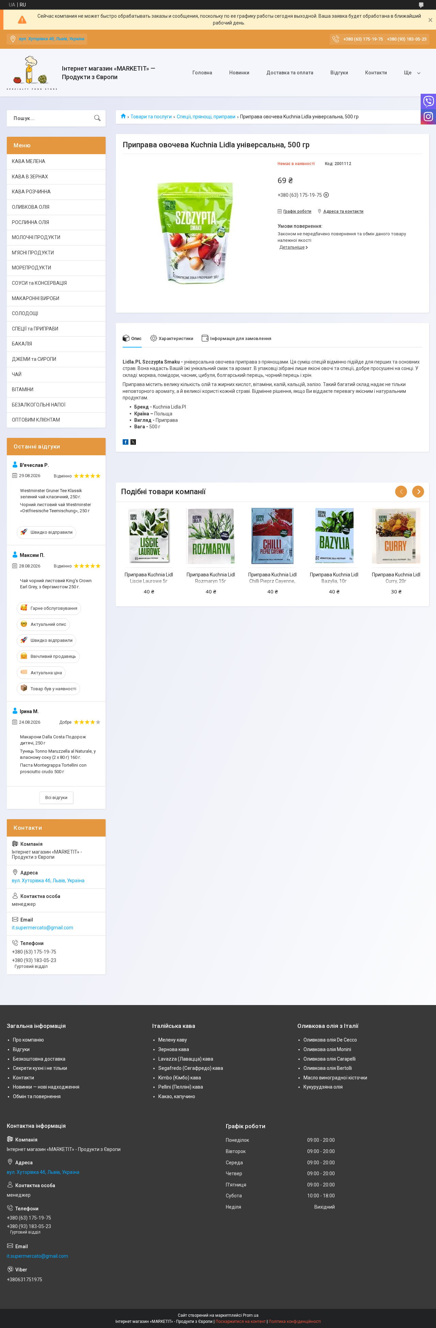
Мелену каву (172, 1040)
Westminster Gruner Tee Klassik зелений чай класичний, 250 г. (51, 493)
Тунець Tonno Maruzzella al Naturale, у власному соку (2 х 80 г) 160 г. (58, 754)
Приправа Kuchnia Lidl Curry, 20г (396, 578)
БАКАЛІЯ (22, 343)
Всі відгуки (56, 797)
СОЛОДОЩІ (25, 313)
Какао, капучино (176, 1096)
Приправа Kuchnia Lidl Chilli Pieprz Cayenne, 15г (272, 581)
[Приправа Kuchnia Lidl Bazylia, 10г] (334, 536)
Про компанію (28, 1040)
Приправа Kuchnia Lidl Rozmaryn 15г (211, 578)
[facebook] (125, 443)
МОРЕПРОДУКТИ (31, 267)
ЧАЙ (16, 374)
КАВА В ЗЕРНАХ (30, 176)
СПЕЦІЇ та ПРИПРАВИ (35, 328)
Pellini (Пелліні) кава (180, 1087)
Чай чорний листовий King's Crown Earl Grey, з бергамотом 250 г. (56, 583)
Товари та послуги (151, 116)
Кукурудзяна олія (323, 1087)
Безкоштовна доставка (39, 1059)
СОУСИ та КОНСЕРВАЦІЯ (39, 283)
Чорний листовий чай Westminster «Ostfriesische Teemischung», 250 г (55, 507)
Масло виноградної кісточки (335, 1077)
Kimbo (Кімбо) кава (179, 1077)
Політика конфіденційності (295, 1321)
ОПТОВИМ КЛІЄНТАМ (36, 420)
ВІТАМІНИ (22, 389)
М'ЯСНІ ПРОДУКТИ (33, 252)
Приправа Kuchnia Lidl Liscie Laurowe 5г (149, 578)
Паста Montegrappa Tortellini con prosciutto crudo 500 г (53, 768)
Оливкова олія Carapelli (329, 1059)
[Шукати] (97, 118)
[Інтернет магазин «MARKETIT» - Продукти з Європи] (32, 73)
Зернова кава (173, 1049)
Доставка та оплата (289, 72)
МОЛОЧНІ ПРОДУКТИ (36, 237)
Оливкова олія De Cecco (330, 1040)
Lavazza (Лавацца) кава (185, 1059)
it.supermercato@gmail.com (42, 927)
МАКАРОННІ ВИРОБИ (35, 298)
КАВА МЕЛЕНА (28, 161)
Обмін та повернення (37, 1096)
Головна (202, 72)
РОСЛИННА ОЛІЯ (30, 222)
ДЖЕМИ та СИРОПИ (34, 359)
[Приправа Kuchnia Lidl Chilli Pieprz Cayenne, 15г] (272, 536)
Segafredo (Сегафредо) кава (190, 1068)
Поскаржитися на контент (241, 1321)
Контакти (376, 72)
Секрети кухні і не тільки (40, 1068)
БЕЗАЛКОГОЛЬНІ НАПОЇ (38, 405)
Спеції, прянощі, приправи (206, 116)
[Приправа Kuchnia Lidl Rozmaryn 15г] (211, 536)
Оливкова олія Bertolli (327, 1068)
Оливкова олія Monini (327, 1049)
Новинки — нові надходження (46, 1087)
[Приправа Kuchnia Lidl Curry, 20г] (396, 536)
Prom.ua (251, 1315)
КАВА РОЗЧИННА (31, 191)
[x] (133, 443)
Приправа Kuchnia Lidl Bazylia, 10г (334, 578)
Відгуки (339, 72)
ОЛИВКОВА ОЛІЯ (30, 207)
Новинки (239, 72)
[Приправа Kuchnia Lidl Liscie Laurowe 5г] (149, 536)
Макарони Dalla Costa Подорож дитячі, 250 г (53, 740)
